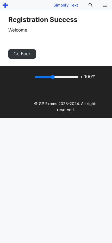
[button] (90, 5)
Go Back (22, 53)
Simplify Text (65, 5)
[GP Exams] (5, 5)
